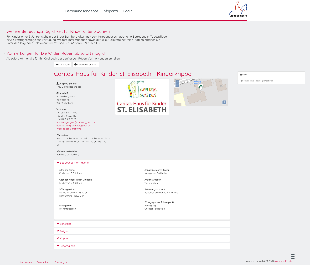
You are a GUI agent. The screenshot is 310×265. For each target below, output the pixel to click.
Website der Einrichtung (69, 128)
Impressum (26, 262)
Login (128, 11)
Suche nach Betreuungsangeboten (257, 81)
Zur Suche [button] (64, 64)
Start (244, 74)
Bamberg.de (61, 262)
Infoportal (111, 11)
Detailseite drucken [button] (87, 64)
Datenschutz (43, 262)
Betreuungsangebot (81, 11)
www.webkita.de (283, 261)
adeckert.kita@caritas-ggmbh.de (73, 125)
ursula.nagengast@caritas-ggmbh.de (76, 122)
